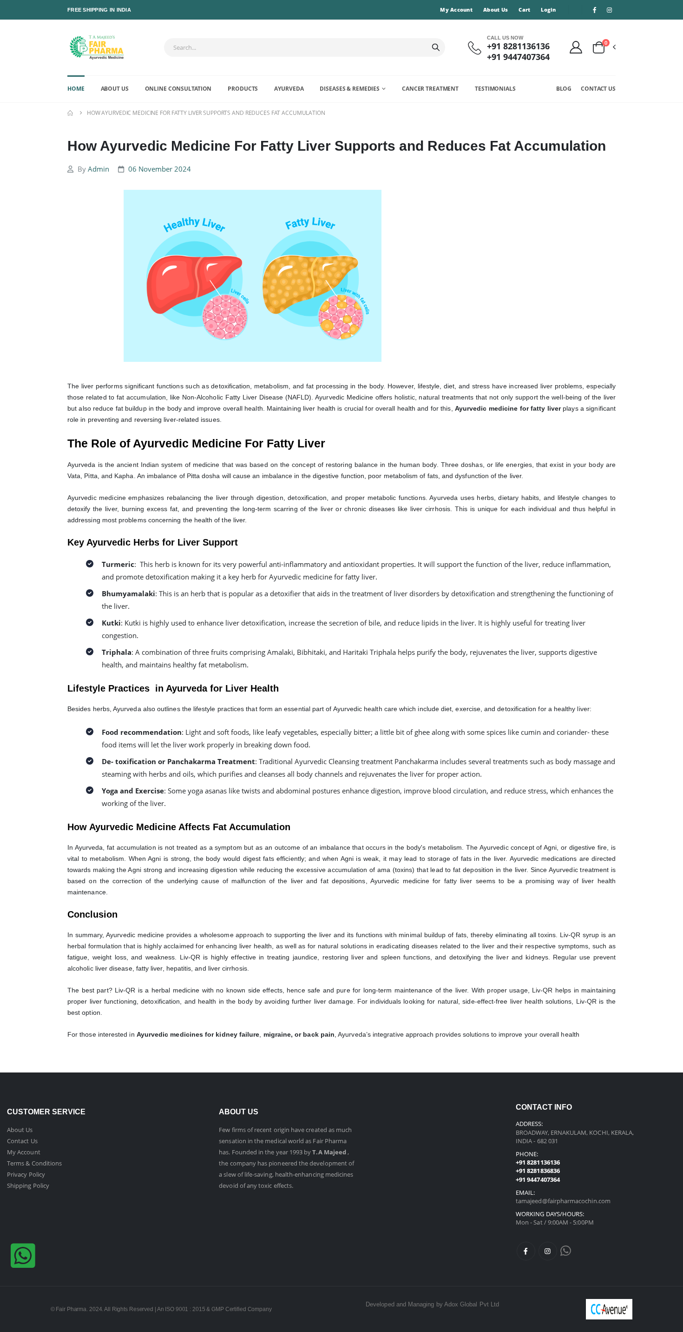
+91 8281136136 (518, 46)
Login (548, 9)
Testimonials (495, 89)
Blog (564, 89)
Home (76, 89)
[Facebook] (526, 1251)
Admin (98, 168)
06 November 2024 (159, 168)
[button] (603, 47)
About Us (495, 9)
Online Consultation (178, 89)
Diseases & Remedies (350, 89)
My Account (456, 9)
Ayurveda (288, 89)
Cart (524, 9)
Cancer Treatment (430, 89)
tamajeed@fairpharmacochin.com (563, 1201)
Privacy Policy (26, 1174)
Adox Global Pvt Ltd (471, 1304)
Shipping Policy (28, 1185)
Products (243, 89)
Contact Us (598, 89)
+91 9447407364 (518, 57)
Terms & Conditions (34, 1163)
